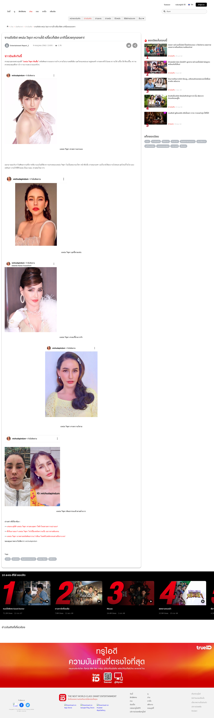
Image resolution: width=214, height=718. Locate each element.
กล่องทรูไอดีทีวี (135, 708)
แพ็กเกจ (150, 704)
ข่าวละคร (98, 18)
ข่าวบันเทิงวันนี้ (13, 56)
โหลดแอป (167, 4)
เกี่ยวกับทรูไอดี (196, 694)
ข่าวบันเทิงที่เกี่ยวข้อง (13, 627)
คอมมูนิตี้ (150, 708)
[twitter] (28, 705)
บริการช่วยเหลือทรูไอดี (138, 711)
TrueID (14, 5)
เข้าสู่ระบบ (201, 4)
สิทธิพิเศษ (22, 11)
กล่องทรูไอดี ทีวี (180, 4)
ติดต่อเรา (194, 711)
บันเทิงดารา (19, 26)
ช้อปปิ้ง (132, 704)
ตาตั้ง (44, 11)
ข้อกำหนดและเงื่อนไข (197, 698)
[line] (15, 705)
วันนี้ (8, 11)
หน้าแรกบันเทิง (75, 18)
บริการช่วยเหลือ (196, 707)
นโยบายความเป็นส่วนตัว (199, 702)
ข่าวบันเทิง (88, 18)
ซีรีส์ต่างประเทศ (129, 18)
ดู (14, 11)
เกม (37, 11)
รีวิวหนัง (117, 18)
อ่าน (30, 11)
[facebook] (21, 705)
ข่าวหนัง (108, 18)
